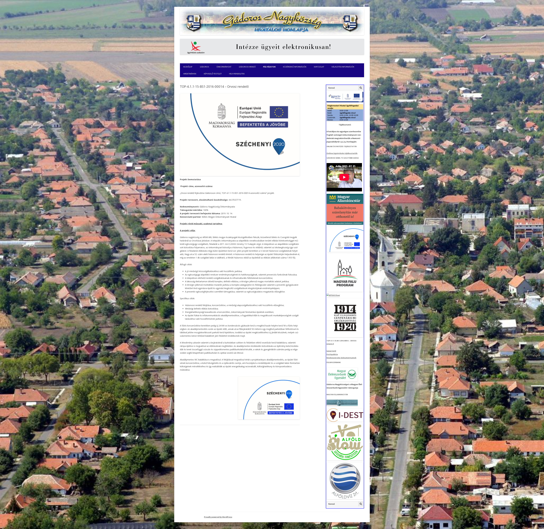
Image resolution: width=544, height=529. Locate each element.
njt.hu (343, 141)
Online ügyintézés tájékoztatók (342, 153)
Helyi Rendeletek (237, 73)
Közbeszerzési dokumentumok (341, 357)
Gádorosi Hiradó (247, 66)
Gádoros (204, 66)
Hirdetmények (189, 73)
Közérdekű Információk (294, 66)
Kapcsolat (319, 66)
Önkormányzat (223, 66)
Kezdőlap (187, 66)
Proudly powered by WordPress (218, 517)
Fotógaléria (332, 354)
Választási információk (343, 66)
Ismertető (331, 351)
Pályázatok (269, 66)
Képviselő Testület (213, 73)
